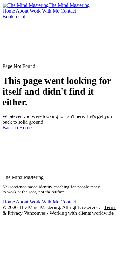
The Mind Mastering (69, 5)
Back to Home (17, 127)
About (22, 11)
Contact (68, 11)
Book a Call (14, 16)
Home (9, 11)
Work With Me (44, 11)
